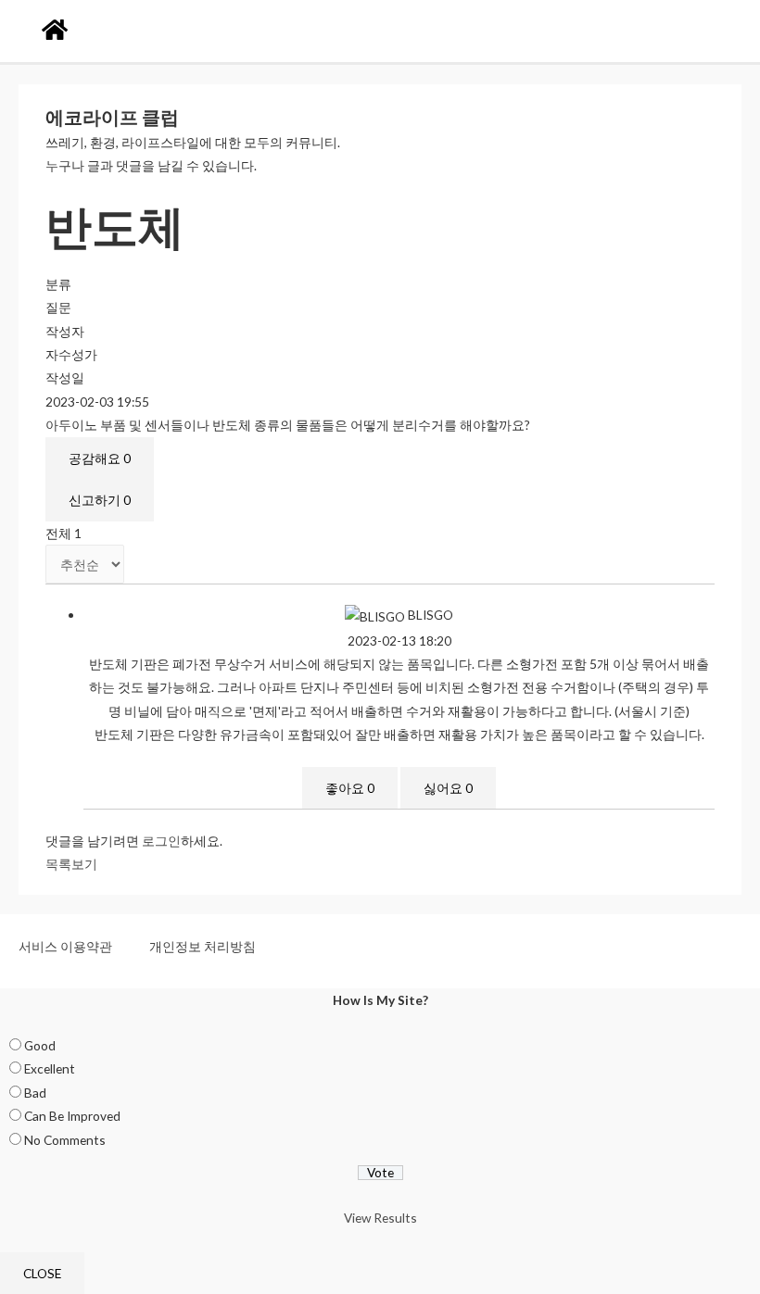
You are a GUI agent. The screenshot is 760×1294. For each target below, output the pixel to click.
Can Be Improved (72, 1116)
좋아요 (349, 788)
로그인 (161, 840)
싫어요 (448, 788)
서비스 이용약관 (65, 946)
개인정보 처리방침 (202, 946)
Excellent (49, 1068)
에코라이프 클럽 (112, 117)
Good (40, 1045)
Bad (35, 1092)
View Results (380, 1217)
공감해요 (100, 458)
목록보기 (71, 864)
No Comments (65, 1140)
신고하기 (100, 500)
